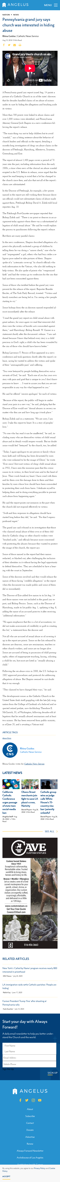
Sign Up (53, 1072)
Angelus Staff (7, 816)
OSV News (7, 976)
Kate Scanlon (8, 1009)
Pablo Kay (6, 992)
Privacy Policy (39, 1168)
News (16, 15)
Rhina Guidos (9, 36)
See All (49, 831)
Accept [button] (6, 1176)
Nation (6, 15)
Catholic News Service (28, 36)
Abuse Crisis (6, 738)
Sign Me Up (8, 1069)
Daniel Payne (26, 809)
